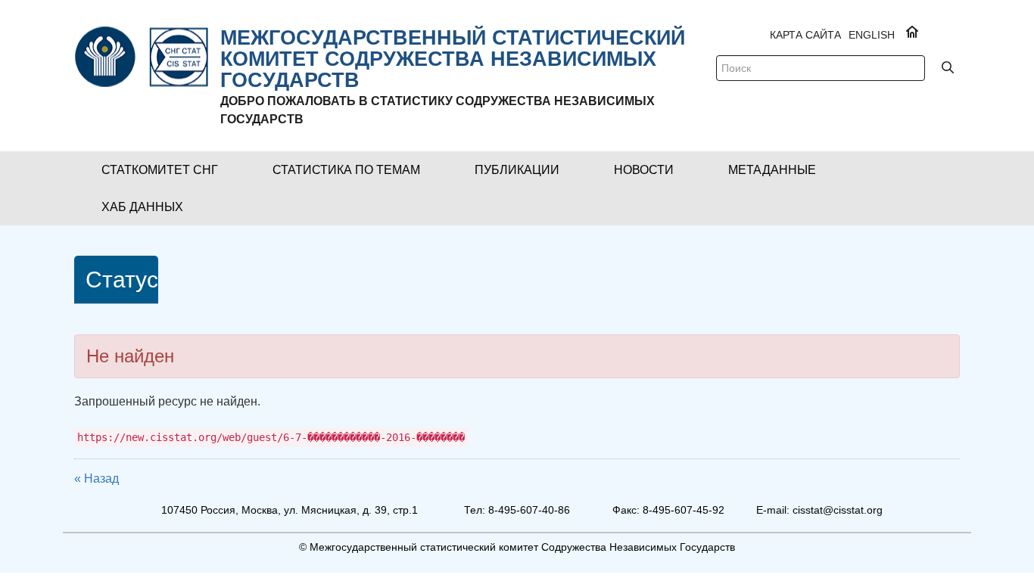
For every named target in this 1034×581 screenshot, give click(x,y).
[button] (159, 169)
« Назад (96, 478)
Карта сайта (805, 35)
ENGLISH (872, 35)
